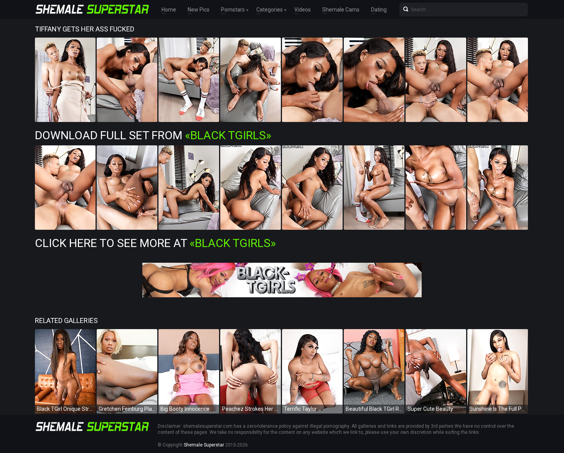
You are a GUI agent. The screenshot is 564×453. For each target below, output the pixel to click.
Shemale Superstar (204, 445)
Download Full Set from (153, 135)
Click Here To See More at (155, 243)
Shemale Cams (341, 10)
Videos (302, 10)
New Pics (198, 10)
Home (169, 10)
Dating (379, 10)
